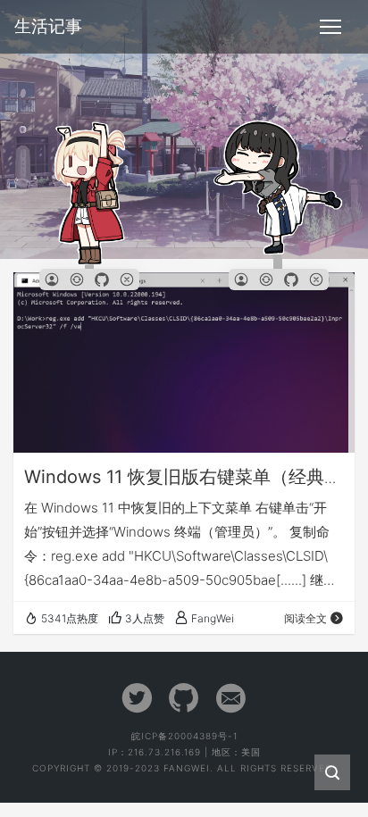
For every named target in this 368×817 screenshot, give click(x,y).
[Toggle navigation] (330, 26)
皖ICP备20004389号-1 (184, 735)
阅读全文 (305, 618)
